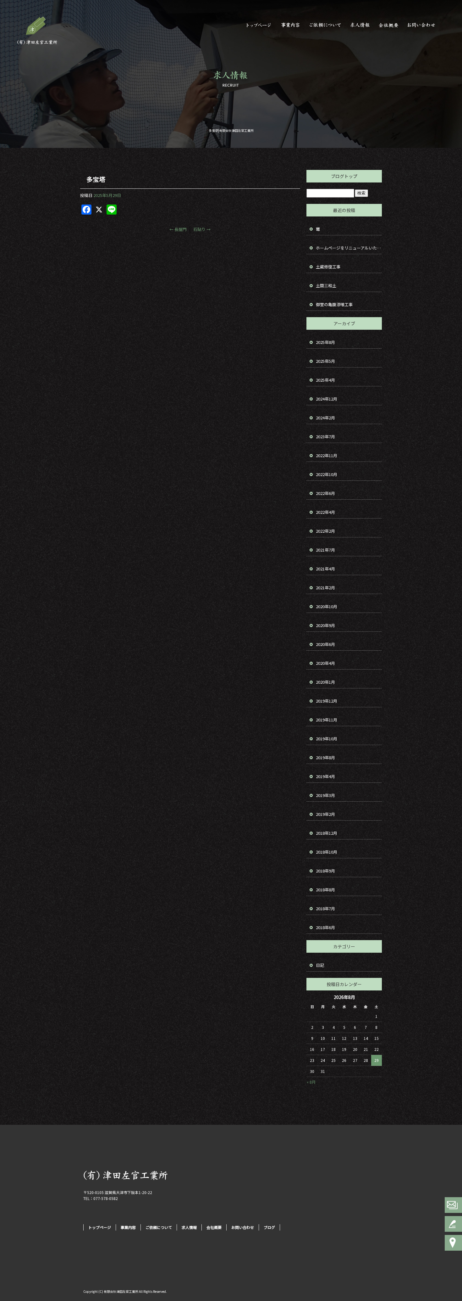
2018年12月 (326, 833)
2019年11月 (326, 720)
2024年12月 (326, 399)
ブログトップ (344, 176)
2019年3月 (325, 795)
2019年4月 (325, 776)
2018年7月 (325, 908)
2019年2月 (325, 814)
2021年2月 (325, 588)
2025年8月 (325, 342)
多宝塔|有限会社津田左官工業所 (231, 130)
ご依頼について (325, 25)
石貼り (202, 229)
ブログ (269, 1227)
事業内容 (291, 25)
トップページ (258, 25)
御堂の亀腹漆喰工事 (334, 304)
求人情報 (360, 25)
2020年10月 (326, 606)
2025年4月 (325, 380)
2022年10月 (326, 474)
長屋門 (178, 229)
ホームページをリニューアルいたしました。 (349, 248)
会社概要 (389, 25)
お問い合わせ (424, 25)
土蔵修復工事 (328, 267)
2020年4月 (325, 663)
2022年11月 (326, 455)
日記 (320, 965)
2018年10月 (326, 852)
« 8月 (311, 1082)
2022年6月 (325, 493)
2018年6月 (325, 927)
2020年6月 (325, 644)
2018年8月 (325, 890)
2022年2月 (325, 531)
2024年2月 (325, 418)
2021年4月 (325, 569)
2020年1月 (325, 682)
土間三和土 (326, 286)
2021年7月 (325, 550)
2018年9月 (325, 871)
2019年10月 (326, 739)
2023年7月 (325, 437)
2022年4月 (325, 512)
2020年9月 (325, 625)
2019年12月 (326, 701)
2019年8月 (325, 757)
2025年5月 (325, 361)
